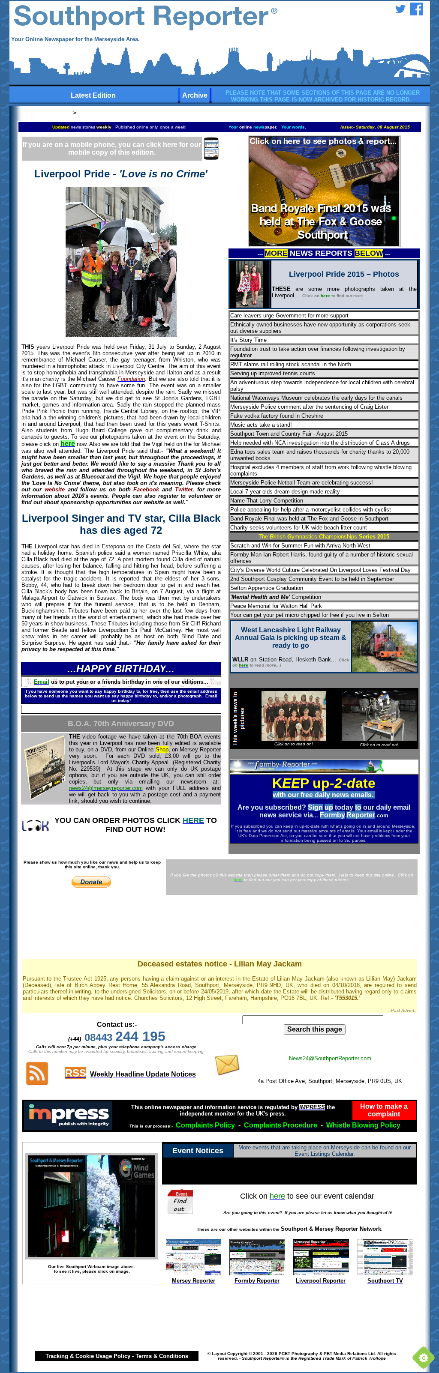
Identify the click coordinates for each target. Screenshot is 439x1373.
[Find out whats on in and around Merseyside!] (181, 1200)
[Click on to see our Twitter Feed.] (400, 13)
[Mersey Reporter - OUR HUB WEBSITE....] (193, 1273)
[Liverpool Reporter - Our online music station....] (321, 1273)
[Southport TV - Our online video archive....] (385, 1273)
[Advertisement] (219, 928)
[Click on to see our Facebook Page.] (416, 13)
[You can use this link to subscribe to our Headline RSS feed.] (37, 1084)
